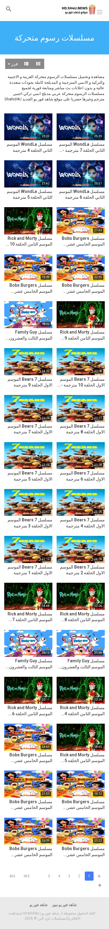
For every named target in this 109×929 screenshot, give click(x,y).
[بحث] (8, 9)
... (39, 876)
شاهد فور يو (39, 905)
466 (12, 876)
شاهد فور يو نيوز (64, 905)
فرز (14, 63)
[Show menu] (100, 11)
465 (26, 876)
